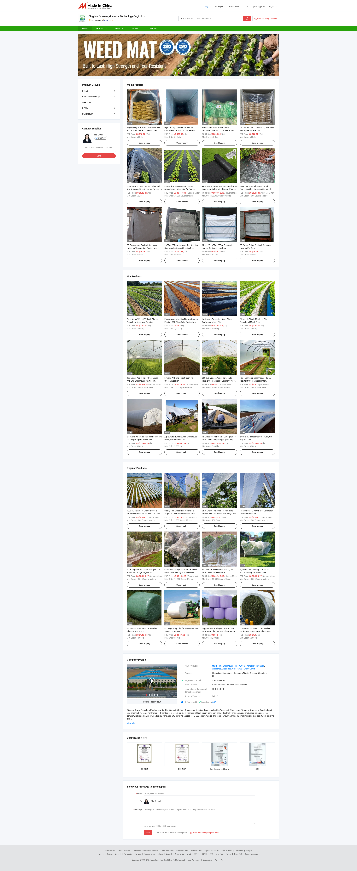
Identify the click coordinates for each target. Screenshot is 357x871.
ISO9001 (144, 769)
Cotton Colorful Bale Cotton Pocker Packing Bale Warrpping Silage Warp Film (255, 631)
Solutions (135, 28)
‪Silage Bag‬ (226, 668)
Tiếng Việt (238, 854)
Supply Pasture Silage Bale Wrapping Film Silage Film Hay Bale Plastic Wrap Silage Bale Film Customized (218, 631)
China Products (124, 851)
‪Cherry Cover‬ (249, 668)
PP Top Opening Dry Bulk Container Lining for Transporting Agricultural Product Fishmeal (142, 248)
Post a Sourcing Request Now (204, 832)
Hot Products (110, 851)
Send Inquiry (144, 143)
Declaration (207, 860)
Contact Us (152, 28)
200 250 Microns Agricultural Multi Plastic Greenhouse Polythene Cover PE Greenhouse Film (219, 381)
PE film (85, 108)
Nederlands (179, 854)
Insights (249, 851)
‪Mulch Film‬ (216, 665)
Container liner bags (91, 96)
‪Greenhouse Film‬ (230, 665)
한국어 (196, 854)
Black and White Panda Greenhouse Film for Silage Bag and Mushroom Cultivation (144, 439)
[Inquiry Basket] (246, 6)
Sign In (208, 6)
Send (148, 832)
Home (84, 28)
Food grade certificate (219, 769)
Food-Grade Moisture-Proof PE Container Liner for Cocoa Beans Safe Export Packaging (218, 130)
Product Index (226, 851)
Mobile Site (239, 851)
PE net (85, 91)
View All (130, 723)
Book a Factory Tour (152, 701)
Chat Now (102, 138)
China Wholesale (167, 851)
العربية (189, 854)
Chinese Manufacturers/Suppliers (145, 851)
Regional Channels (211, 851)
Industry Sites (196, 851)
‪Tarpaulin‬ (260, 665)
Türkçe (228, 854)
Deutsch (169, 854)
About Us (119, 28)
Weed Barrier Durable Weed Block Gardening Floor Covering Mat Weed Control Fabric (255, 189)
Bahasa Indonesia (251, 854)
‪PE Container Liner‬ (246, 665)
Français (138, 854)
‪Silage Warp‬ (237, 668)
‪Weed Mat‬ (216, 668)
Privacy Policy (220, 860)
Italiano (160, 854)
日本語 (204, 854)
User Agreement (194, 860)
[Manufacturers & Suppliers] (96, 5)
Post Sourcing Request (267, 18)
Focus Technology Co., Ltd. (160, 860)
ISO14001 (182, 769)
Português (128, 854)
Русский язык (149, 854)
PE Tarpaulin (87, 113)
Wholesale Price (182, 851)
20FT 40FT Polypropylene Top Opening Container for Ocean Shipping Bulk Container (181, 248)
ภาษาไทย (219, 854)
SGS (214, 702)
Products (103, 28)
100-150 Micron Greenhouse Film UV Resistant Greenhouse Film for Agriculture (255, 381)
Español (118, 854)
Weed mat (86, 102)
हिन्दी (211, 854)
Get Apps (258, 6)
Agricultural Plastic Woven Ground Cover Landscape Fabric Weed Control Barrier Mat (219, 189)
